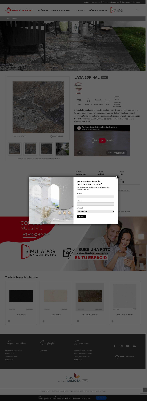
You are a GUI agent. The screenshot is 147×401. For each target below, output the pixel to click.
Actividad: (80, 208)
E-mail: (79, 201)
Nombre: (79, 193)
